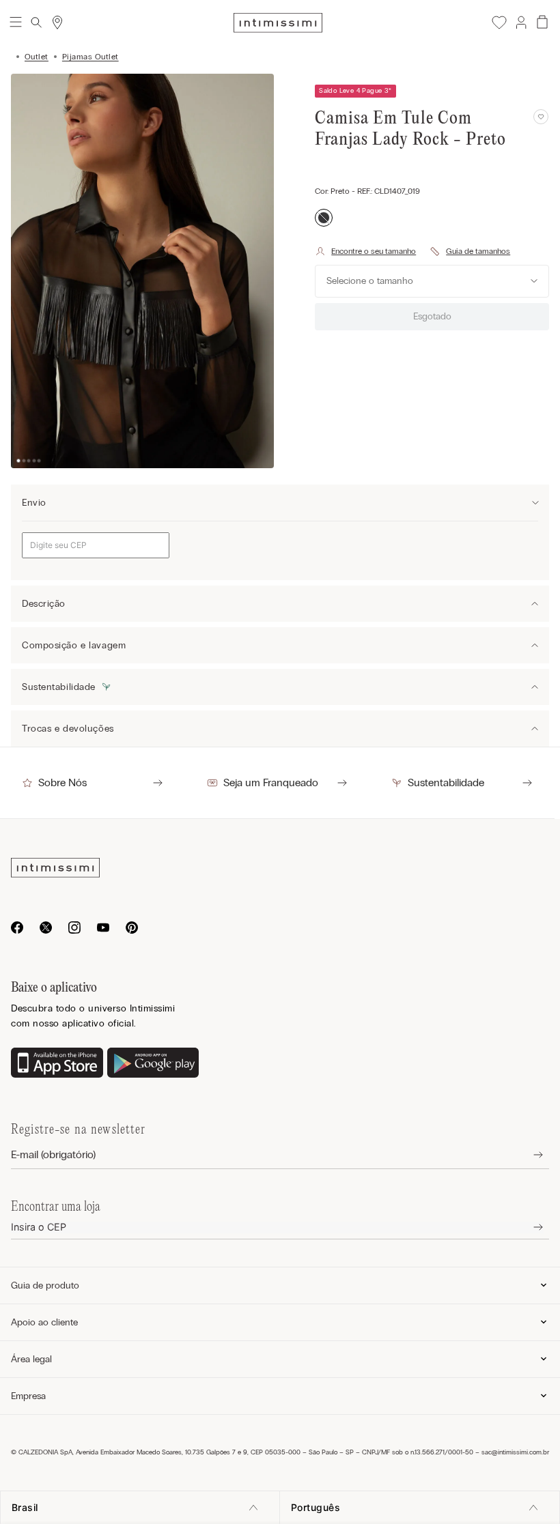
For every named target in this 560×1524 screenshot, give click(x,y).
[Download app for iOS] (57, 1064)
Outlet (36, 56)
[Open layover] (527, 1155)
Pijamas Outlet (90, 56)
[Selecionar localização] (57, 22)
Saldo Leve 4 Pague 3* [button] (355, 91)
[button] (520, 22)
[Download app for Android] (153, 1064)
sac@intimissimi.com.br (515, 1452)
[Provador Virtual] (365, 251)
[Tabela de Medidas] (470, 251)
